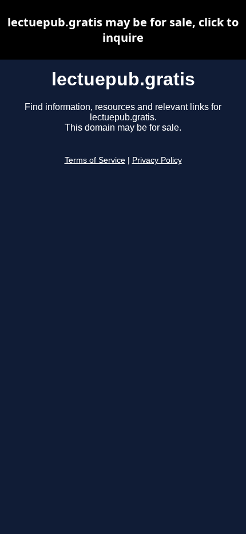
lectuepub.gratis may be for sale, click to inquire (123, 29)
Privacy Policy (157, 160)
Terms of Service (95, 160)
